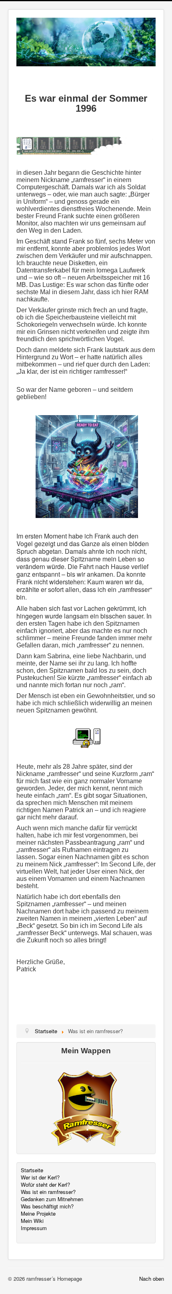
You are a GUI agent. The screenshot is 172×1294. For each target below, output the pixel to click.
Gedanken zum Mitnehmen (52, 1199)
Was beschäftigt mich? (47, 1206)
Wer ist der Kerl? (40, 1177)
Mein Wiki (32, 1220)
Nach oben (151, 1278)
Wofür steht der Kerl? (45, 1184)
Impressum (34, 1228)
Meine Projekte (38, 1213)
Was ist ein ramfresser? (48, 1192)
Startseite (32, 1170)
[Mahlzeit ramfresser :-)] (87, 465)
